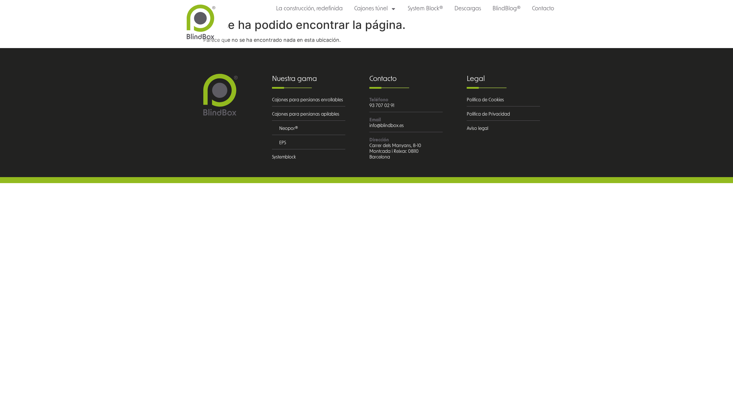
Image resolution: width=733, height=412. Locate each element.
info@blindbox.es (386, 125)
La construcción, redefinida (309, 8)
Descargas (467, 8)
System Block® (425, 8)
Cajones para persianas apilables (305, 114)
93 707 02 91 (381, 105)
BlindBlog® (506, 8)
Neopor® (288, 128)
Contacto (543, 8)
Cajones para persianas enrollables (307, 100)
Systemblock (284, 157)
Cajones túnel (371, 8)
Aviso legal (477, 128)
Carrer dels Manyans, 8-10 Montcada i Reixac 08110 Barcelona (395, 151)
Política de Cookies (485, 100)
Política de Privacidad (488, 114)
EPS (282, 142)
